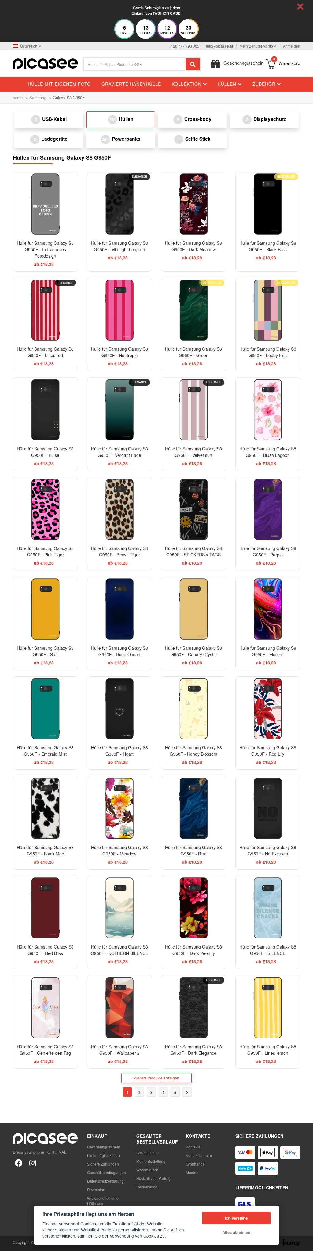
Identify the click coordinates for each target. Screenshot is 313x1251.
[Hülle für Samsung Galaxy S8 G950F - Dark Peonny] (193, 908)
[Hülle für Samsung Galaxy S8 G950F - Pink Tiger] (45, 509)
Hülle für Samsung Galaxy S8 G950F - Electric (267, 651)
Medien (192, 1172)
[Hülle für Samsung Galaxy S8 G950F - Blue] (193, 808)
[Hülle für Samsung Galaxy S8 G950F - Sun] (45, 609)
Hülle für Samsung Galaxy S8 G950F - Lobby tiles (267, 352)
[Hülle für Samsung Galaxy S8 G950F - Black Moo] (45, 808)
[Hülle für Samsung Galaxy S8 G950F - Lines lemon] (268, 1007)
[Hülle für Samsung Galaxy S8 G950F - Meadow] (119, 808)
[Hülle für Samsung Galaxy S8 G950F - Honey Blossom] (193, 709)
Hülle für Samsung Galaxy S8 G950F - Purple (267, 551)
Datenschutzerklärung (105, 1181)
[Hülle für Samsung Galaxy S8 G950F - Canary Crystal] (193, 609)
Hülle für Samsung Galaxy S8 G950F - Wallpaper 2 (119, 1049)
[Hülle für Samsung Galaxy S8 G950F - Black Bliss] (268, 204)
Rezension (96, 1189)
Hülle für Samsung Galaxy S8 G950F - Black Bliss (267, 246)
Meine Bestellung (150, 1161)
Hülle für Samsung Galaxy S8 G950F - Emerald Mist (45, 750)
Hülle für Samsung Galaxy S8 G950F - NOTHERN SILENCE (119, 950)
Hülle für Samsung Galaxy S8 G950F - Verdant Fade (119, 452)
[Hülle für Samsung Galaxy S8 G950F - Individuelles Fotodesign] (45, 204)
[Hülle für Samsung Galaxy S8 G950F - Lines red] (45, 310)
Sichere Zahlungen (103, 1163)
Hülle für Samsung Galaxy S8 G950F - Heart (119, 750)
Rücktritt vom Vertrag (153, 1178)
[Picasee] (45, 62)
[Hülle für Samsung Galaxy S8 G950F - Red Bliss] (45, 908)
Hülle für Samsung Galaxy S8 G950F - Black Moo (45, 850)
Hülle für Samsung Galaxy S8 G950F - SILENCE (267, 950)
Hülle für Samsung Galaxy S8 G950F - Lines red (45, 352)
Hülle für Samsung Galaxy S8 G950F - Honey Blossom (193, 750)
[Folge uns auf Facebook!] (18, 1162)
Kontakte (193, 1146)
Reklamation (146, 1186)
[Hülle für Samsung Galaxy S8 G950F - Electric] (268, 609)
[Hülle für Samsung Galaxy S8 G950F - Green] (193, 310)
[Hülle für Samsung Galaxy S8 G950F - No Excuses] (268, 808)
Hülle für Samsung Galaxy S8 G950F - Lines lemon (267, 1049)
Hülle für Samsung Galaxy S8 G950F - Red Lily (267, 750)
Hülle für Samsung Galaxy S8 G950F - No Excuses (267, 850)
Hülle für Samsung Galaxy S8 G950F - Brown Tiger (119, 551)
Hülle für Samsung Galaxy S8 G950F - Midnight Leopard (119, 246)
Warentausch (147, 1169)
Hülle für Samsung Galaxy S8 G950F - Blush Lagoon (267, 452)
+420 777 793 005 (184, 46)
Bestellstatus (146, 1152)
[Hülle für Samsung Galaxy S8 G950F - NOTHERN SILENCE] (119, 908)
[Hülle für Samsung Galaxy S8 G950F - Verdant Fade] (119, 410)
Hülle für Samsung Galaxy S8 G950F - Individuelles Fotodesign (45, 249)
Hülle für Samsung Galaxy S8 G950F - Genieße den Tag (45, 1049)
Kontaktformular (199, 1155)
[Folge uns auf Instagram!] (32, 1162)
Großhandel (196, 1163)
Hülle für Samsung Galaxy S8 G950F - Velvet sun (193, 452)
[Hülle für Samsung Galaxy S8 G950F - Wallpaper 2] (119, 1007)
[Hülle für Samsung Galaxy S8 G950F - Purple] (268, 509)
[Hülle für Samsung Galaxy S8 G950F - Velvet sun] (193, 410)
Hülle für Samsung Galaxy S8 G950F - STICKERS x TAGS (193, 551)
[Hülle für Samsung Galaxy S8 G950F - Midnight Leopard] (119, 204)
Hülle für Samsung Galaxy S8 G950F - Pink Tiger (45, 551)
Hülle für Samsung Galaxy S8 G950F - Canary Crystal (193, 651)
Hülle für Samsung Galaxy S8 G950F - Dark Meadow (193, 246)
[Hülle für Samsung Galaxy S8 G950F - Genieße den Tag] (45, 1007)
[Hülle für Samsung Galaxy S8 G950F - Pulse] (45, 410)
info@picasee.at (219, 46)
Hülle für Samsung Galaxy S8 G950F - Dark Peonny (193, 950)
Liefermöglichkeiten (103, 1155)
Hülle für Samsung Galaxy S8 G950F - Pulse (45, 452)
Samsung (37, 97)
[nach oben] (8, 1243)
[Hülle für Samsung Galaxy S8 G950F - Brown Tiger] (119, 509)
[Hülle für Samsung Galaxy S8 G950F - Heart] (119, 709)
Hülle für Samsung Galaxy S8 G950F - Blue (193, 850)
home (18, 97)
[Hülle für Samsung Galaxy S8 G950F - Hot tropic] (119, 310)
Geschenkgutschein (103, 1146)
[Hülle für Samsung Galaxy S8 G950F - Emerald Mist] (45, 709)
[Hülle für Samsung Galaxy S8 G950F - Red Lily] (268, 709)
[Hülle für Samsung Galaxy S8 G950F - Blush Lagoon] (268, 410)
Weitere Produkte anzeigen (156, 1077)
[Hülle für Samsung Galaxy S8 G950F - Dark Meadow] (193, 204)
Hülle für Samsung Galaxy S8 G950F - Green (193, 352)
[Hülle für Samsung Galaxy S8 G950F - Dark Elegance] (193, 1007)
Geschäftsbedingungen (106, 1172)
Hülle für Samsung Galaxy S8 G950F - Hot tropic (119, 352)
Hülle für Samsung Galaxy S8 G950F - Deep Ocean (119, 651)
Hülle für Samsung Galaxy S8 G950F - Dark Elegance (193, 1049)
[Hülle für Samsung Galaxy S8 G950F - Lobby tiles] (268, 310)
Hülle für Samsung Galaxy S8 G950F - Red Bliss (45, 950)
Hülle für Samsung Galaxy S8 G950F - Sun (45, 651)
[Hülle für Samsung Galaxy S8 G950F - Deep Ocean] (119, 609)
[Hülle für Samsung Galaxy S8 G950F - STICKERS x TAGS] (193, 509)
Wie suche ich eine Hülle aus (103, 1200)
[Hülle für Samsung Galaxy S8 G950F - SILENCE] (268, 908)
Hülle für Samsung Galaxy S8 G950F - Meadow (119, 850)
